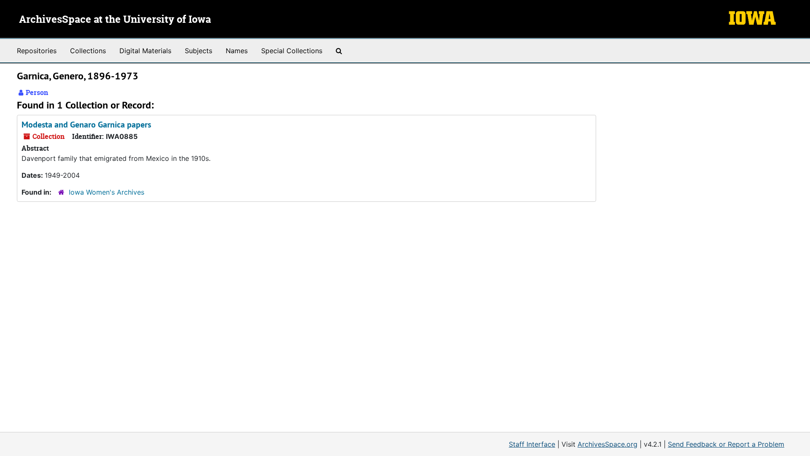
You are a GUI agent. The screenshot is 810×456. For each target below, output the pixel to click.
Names (237, 50)
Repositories (37, 50)
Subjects (198, 50)
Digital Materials (145, 50)
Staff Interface (532, 444)
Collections (88, 50)
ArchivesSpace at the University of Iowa (115, 20)
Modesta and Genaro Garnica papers (86, 124)
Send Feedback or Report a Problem (726, 444)
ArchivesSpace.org (607, 444)
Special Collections (291, 50)
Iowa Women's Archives (106, 192)
